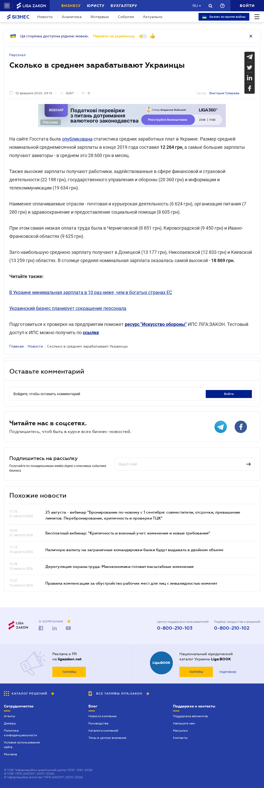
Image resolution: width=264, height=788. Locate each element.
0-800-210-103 (174, 628)
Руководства (98, 723)
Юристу (95, 6)
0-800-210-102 (231, 628)
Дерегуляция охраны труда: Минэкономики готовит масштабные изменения (119, 566)
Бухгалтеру (124, 6)
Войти (229, 394)
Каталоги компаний (103, 730)
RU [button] (195, 6)
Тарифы (69, 672)
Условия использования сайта (22, 745)
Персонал (17, 55)
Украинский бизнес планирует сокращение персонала (67, 308)
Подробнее (227, 672)
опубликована (77, 139)
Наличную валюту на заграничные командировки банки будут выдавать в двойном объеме (134, 549)
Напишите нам (184, 723)
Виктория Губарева (224, 93)
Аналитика (71, 17)
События (126, 17)
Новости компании (102, 716)
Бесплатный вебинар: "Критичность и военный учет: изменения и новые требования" (127, 533)
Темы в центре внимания (107, 738)
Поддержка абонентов (190, 716)
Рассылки (180, 730)
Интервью (99, 17)
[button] (7, 6)
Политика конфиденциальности (20, 733)
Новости (45, 17)
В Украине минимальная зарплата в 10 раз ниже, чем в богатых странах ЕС (90, 292)
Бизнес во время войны (227, 17)
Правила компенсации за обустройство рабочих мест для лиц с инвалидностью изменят (131, 583)
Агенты (9, 716)
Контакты (180, 738)
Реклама (10, 754)
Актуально (152, 17)
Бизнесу (71, 6)
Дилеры (10, 723)
